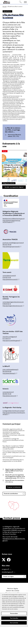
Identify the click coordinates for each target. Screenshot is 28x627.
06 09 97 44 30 (7, 394)
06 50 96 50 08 (7, 371)
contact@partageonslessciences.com (13, 302)
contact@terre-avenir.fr (9, 275)
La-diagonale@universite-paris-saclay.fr (14, 410)
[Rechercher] (20, 2)
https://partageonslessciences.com (12, 305)
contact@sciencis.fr (8, 392)
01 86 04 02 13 (7, 304)
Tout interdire (14, 618)
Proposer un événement (14, 487)
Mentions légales (12, 588)
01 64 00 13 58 (7, 277)
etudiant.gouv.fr (8, 572)
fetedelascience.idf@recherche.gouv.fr (13, 218)
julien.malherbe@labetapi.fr (10, 369)
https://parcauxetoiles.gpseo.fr (11, 340)
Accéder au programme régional (14, 187)
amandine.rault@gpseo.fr (10, 336)
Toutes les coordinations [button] (11, 494)
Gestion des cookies (12, 590)
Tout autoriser (14, 622)
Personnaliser (14, 613)
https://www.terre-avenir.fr (10, 279)
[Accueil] (6, 2)
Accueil (4, 6)
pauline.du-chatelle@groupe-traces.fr (13, 242)
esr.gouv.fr (6, 569)
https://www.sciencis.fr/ (9, 396)
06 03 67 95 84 (7, 244)
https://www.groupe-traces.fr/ (11, 246)
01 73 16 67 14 (7, 338)
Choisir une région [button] (8, 576)
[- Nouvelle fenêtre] (3, 560)
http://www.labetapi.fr (9, 373)
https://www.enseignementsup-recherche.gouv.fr (11, 221)
